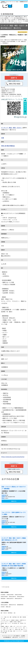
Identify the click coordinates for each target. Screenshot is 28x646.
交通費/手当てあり (23, 620)
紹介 (18, 623)
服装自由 (17, 620)
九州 (1, 618)
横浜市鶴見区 (11, 146)
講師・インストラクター (17, 631)
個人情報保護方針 (7, 637)
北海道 (5, 617)
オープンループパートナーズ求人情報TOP (11, 635)
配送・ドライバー (24, 629)
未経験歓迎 (13, 620)
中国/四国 (24, 617)
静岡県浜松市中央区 (12, 604)
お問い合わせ (15, 637)
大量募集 (11, 621)
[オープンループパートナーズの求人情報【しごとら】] (7, 5)
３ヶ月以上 (24, 626)
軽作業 (16, 629)
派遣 (2, 138)
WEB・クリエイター (18, 627)
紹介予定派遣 (14, 623)
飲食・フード (12, 629)
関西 (21, 617)
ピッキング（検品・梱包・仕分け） (11, 128)
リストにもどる (5, 587)
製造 (19, 629)
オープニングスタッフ (5, 621)
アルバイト (9, 623)
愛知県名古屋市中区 (12, 596)
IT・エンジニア (11, 627)
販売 (24, 627)
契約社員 (21, 623)
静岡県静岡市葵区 (20, 604)
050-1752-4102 (14, 84)
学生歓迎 (15, 621)
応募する (14, 78)
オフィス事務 (3, 627)
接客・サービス (6, 629)
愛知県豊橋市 (3, 598)
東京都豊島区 (3, 594)
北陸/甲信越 (14, 617)
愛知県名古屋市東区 (20, 596)
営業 (7, 627)
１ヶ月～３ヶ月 (19, 626)
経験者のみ (19, 621)
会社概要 (23, 635)
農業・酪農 (4, 632)
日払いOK (8, 620)
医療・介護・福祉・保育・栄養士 (7, 631)
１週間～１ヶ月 (12, 626)
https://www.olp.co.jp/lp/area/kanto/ (12, 457)
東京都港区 (3, 606)
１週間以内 (7, 626)
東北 (8, 617)
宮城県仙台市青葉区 (10, 594)
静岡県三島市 (8, 606)
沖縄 (4, 618)
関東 (1, 612)
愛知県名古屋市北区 (10, 598)
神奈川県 (4, 146)
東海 (18, 617)
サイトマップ (22, 637)
